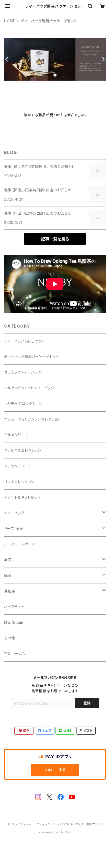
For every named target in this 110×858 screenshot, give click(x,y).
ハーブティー (14, 606)
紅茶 (8, 560)
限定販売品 (13, 622)
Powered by (49, 832)
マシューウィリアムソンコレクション (32, 419)
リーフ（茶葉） (15, 528)
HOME (9, 21)
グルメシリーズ (16, 435)
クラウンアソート (17, 466)
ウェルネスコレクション (22, 450)
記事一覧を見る (55, 239)
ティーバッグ (14, 513)
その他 (9, 638)
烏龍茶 (9, 591)
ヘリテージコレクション (23, 403)
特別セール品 (15, 653)
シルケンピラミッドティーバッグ (29, 388)
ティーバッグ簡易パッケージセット (31, 356)
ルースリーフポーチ (19, 544)
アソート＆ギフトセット (22, 497)
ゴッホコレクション (19, 481)
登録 (87, 703)
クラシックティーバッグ (22, 372)
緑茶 (8, 575)
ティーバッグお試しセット (24, 341)
